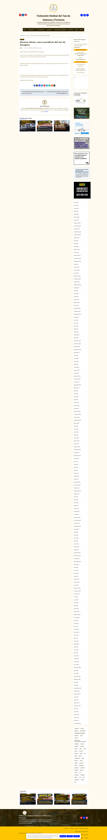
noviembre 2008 (77, 667)
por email (46, 111)
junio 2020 (76, 358)
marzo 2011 (76, 641)
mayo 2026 (76, 208)
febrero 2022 (77, 302)
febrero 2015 (76, 546)
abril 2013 (76, 605)
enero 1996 (76, 699)
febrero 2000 (77, 691)
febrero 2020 (77, 370)
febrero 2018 (76, 440)
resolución (83, 767)
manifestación (77, 758)
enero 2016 (76, 514)
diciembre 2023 (77, 255)
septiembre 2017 (77, 455)
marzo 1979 (76, 720)
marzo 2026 (76, 214)
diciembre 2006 (77, 679)
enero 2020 (76, 373)
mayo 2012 (76, 623)
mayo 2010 (76, 649)
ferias (85, 748)
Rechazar (70, 836)
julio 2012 (76, 620)
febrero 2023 (76, 270)
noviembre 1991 (77, 705)
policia (81, 760)
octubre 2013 (76, 593)
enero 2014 (76, 585)
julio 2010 (76, 646)
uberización (77, 779)
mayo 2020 (76, 361)
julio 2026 (76, 202)
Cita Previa (70, 29)
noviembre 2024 (77, 234)
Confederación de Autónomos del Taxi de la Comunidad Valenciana (27, 121)
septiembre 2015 (77, 526)
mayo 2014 (76, 573)
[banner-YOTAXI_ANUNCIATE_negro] (82, 190)
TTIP (80, 777)
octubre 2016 (77, 488)
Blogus (33, 833)
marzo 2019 (76, 402)
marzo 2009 (76, 661)
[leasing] (81, 143)
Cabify (81, 735)
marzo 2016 (76, 508)
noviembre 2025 (77, 226)
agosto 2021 (76, 317)
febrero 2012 (76, 632)
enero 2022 (76, 305)
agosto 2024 (76, 237)
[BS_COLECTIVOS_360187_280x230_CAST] (81, 158)
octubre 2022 (77, 281)
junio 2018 (76, 429)
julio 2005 (76, 682)
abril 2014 (76, 576)
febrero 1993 (76, 702)
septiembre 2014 (77, 561)
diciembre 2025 (77, 223)
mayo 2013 (76, 602)
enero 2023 (76, 273)
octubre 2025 (77, 228)
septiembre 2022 (77, 284)
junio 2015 (76, 535)
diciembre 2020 (77, 340)
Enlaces (76, 828)
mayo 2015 (76, 538)
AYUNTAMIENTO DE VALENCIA (80, 733)
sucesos (81, 770)
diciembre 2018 (77, 411)
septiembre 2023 (77, 261)
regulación (77, 767)
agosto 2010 (76, 644)
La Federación (31, 29)
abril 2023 (76, 264)
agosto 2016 (76, 493)
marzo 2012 (76, 629)
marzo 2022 (76, 299)
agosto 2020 (76, 352)
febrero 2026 (77, 217)
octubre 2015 (76, 523)
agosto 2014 (76, 564)
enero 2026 (76, 220)
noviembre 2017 (77, 449)
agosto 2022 (76, 287)
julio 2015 (76, 532)
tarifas (76, 772)
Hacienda (76, 753)
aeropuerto (77, 728)
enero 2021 (76, 337)
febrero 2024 (77, 249)
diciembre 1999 (77, 694)
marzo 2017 (76, 473)
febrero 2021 (76, 334)
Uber (83, 777)
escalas (76, 748)
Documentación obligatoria (60, 29)
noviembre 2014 (77, 555)
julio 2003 (76, 685)
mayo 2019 (76, 396)
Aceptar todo (62, 836)
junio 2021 (76, 323)
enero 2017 (76, 479)
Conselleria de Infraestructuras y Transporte (80, 741)
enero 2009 (76, 664)
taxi (80, 772)
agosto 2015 (76, 529)
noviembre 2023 (77, 258)
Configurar (76, 836)
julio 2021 (76, 320)
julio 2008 (76, 670)
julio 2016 (76, 496)
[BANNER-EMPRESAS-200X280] (81, 127)
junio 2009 (76, 658)
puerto (76, 765)
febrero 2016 (76, 511)
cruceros (82, 743)
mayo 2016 (76, 502)
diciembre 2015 (77, 517)
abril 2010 (76, 652)
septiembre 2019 (77, 384)
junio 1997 (76, 697)
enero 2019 (76, 408)
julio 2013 (76, 596)
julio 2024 (76, 240)
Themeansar (39, 833)
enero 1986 (76, 711)
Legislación (49, 29)
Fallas (80, 748)
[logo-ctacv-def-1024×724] (80, 100)
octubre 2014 (77, 558)
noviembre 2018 (77, 414)
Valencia (82, 779)
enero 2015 (76, 549)
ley (85, 753)
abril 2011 (76, 638)
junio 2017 (76, 464)
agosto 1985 (76, 714)
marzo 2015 (76, 543)
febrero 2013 (76, 611)
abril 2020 (76, 364)
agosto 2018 (76, 423)
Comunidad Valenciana (43, 122)
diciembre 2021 (77, 308)
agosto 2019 (76, 387)
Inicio (25, 29)
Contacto (72, 828)
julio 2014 (76, 567)
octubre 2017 (76, 452)
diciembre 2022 (77, 276)
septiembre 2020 (77, 349)
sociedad (76, 770)
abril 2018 (76, 435)
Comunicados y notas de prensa (27, 795)
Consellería (77, 743)
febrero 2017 (76, 476)
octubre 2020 (77, 346)
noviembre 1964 (77, 723)
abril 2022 (76, 296)
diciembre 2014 (77, 552)
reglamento (81, 765)
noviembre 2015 (77, 520)
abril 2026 (76, 211)
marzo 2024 (76, 246)
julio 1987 (76, 708)
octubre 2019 (77, 382)
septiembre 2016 (77, 490)
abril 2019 (76, 399)
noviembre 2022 (77, 279)
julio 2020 (76, 355)
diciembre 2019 (77, 376)
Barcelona (76, 735)
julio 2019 (76, 390)
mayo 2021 (76, 326)
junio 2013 (76, 599)
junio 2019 (76, 393)
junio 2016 (76, 499)
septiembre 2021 (77, 314)
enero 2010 (76, 655)
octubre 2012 (77, 617)
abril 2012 (76, 626)
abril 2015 (76, 541)
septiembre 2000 (77, 688)
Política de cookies (48, 837)
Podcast (81, 29)
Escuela (76, 29)
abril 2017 (76, 470)
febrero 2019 (76, 405)
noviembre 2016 (77, 485)
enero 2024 (76, 252)
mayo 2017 (76, 467)
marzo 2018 (76, 437)
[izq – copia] (82, 83)
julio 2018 (76, 426)
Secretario (26, 47)
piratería (76, 760)
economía (82, 746)
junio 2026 (76, 205)
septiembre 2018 (77, 420)
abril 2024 (76, 243)
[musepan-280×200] (81, 113)
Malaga (80, 755)
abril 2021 (76, 329)
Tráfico (76, 777)
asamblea (76, 730)
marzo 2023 (76, 267)
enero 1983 (76, 717)
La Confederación (40, 29)
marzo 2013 (76, 608)
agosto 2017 (76, 458)
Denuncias (76, 746)
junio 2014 (76, 570)
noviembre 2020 (77, 343)
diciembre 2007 (77, 676)
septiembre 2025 (77, 231)
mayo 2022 (76, 293)
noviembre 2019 (77, 379)
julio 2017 (76, 461)
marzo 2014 (76, 579)
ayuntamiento (82, 730)
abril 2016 (76, 505)
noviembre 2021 (77, 311)
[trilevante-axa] (82, 173)
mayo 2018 (76, 432)
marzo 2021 (76, 331)
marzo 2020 (76, 367)
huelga (81, 753)
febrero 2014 (76, 582)
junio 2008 (76, 673)
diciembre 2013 (77, 588)
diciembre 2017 (77, 446)
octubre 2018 (77, 417)
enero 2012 (76, 635)
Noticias (22, 39)
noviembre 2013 (77, 591)
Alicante (82, 728)
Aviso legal (81, 828)
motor (83, 758)
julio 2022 (76, 290)
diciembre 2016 (77, 482)
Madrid (76, 755)
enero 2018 (76, 443)
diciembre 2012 (77, 614)
